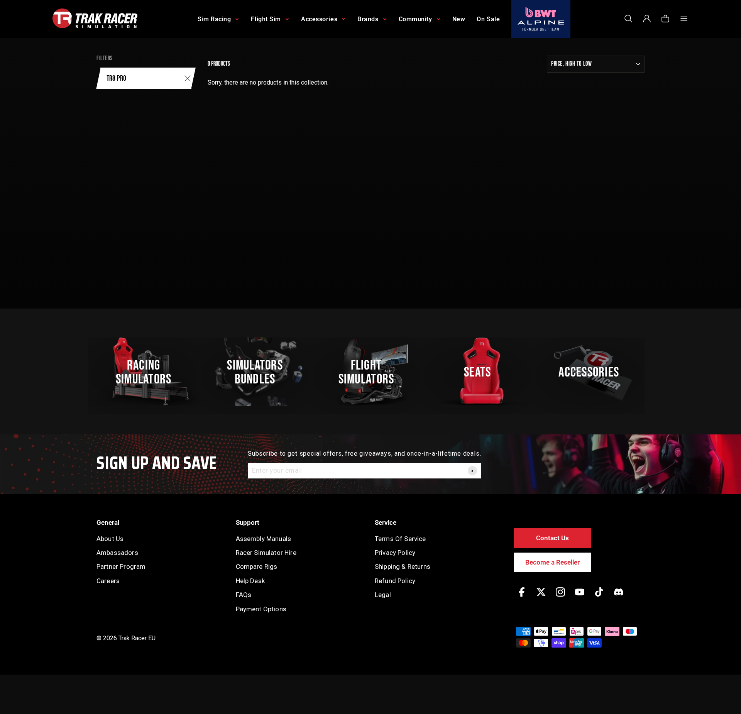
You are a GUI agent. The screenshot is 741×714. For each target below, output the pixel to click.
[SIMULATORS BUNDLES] (259, 371)
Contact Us (552, 538)
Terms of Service (400, 539)
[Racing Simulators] (147, 371)
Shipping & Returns (402, 566)
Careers (108, 581)
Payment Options (261, 609)
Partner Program (120, 566)
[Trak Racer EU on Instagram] (560, 597)
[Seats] (481, 371)
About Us (110, 539)
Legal (383, 595)
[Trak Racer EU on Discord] (618, 597)
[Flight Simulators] (370, 371)
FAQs (244, 595)
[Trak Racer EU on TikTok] (599, 597)
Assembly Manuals (263, 539)
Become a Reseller (552, 562)
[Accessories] (593, 371)
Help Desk (250, 581)
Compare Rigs (256, 566)
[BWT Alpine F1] (540, 19)
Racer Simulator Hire (266, 552)
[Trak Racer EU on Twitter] (541, 597)
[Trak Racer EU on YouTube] (579, 597)
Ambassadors (117, 552)
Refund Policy (395, 581)
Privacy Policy (395, 552)
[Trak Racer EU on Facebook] (522, 597)
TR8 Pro (116, 78)
